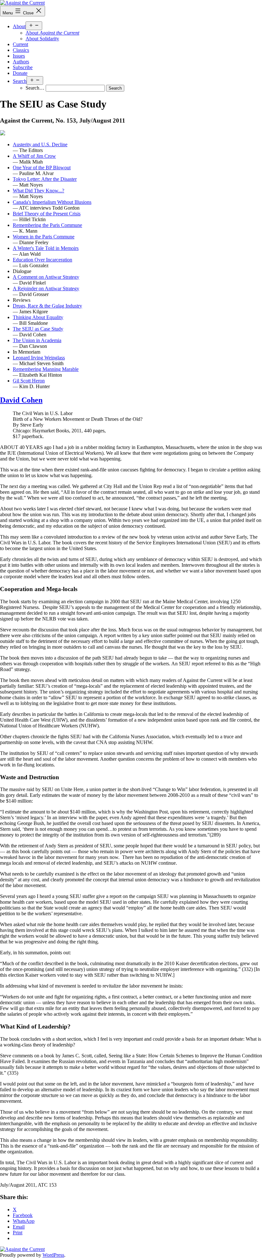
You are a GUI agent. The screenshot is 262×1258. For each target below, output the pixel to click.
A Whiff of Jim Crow (34, 156)
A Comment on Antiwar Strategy (46, 277)
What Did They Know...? (38, 190)
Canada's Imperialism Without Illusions (52, 202)
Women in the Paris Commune (43, 236)
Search (20, 81)
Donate (20, 73)
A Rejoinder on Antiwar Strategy (46, 288)
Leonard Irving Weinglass (39, 357)
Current (20, 44)
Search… (35, 88)
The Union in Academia (37, 340)
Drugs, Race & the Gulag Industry (47, 305)
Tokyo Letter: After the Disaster (45, 179)
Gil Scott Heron (29, 380)
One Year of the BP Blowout (42, 167)
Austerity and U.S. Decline (40, 144)
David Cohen (21, 400)
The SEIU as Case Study (38, 329)
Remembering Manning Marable (46, 369)
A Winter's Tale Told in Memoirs (46, 248)
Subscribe (23, 67)
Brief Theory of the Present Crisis (47, 213)
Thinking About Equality (38, 317)
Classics (21, 50)
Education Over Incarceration (42, 259)
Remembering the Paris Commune (47, 225)
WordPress (53, 1255)
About (19, 26)
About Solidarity (42, 38)
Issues (19, 56)
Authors (21, 61)
